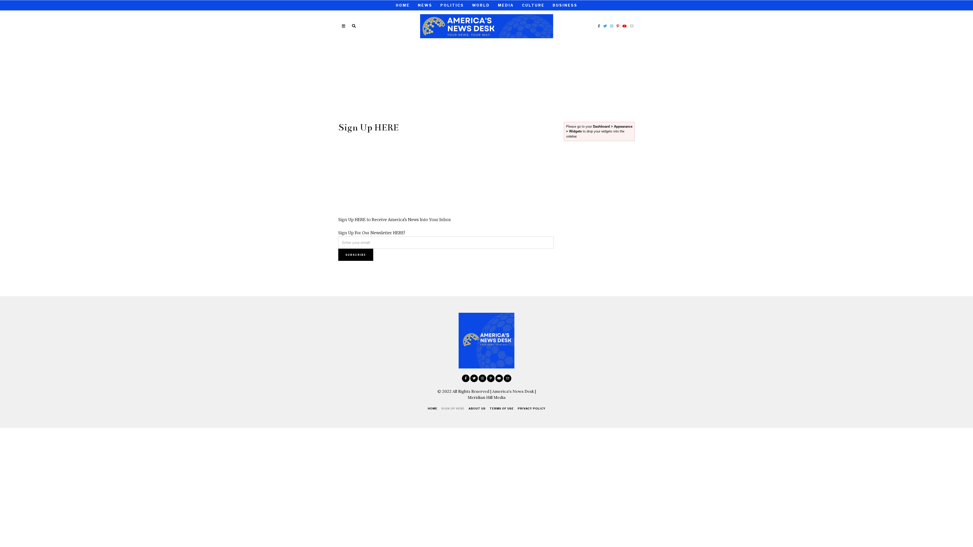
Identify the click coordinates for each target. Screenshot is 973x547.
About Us (477, 408)
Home (403, 5)
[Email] (632, 26)
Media (506, 5)
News (425, 5)
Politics (452, 5)
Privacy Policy (532, 408)
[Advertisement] (486, 79)
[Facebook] (598, 26)
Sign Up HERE (452, 408)
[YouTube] (624, 26)
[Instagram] (611, 26)
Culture (533, 5)
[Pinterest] (618, 26)
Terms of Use (502, 408)
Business (565, 5)
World (481, 5)
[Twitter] (605, 26)
